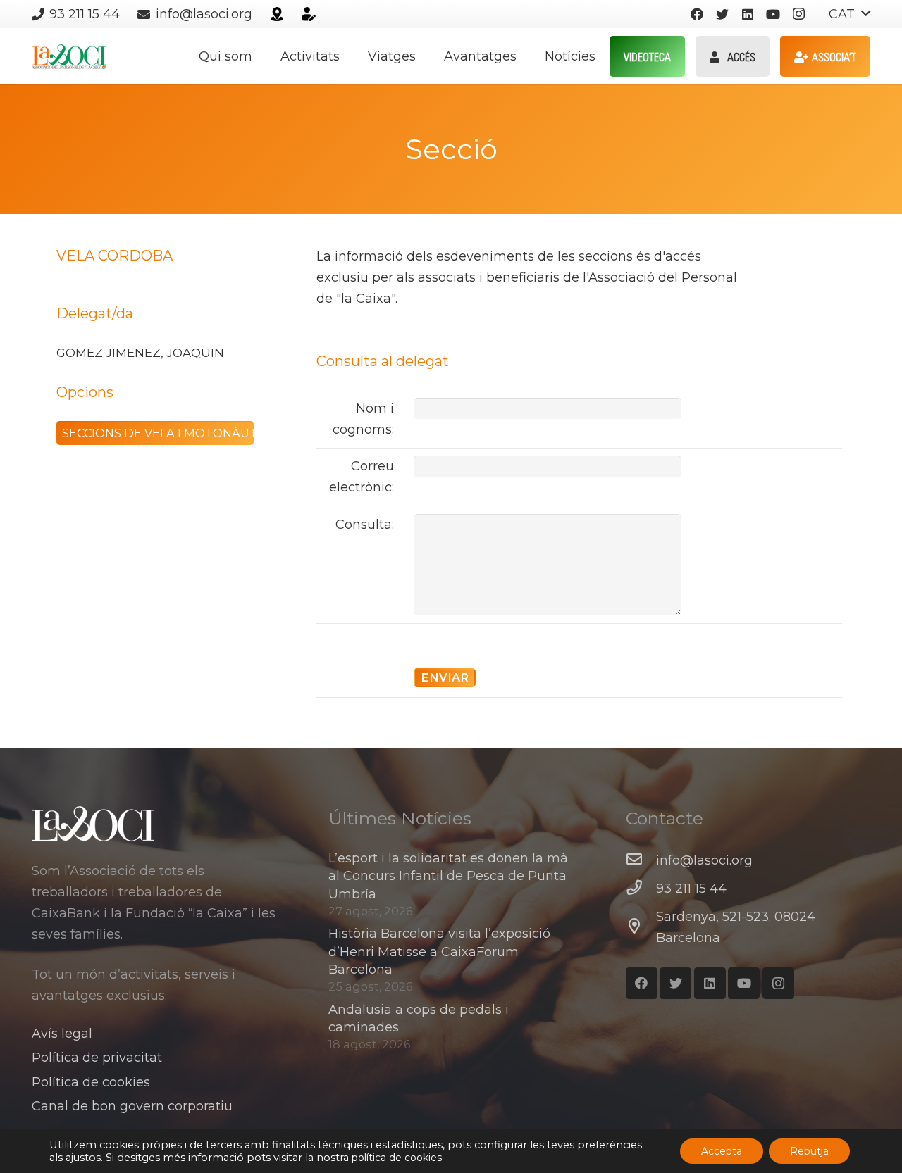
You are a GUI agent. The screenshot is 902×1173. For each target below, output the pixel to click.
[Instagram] (798, 14)
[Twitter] (722, 14)
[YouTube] (773, 14)
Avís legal (62, 1033)
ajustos (83, 1157)
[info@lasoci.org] (641, 860)
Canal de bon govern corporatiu (132, 1106)
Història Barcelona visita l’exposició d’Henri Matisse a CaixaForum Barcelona (439, 951)
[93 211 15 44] (641, 888)
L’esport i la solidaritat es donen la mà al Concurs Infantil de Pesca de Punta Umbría (448, 876)
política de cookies (397, 1157)
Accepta (721, 1151)
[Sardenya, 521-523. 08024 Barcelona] (641, 927)
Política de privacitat (97, 1057)
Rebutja (809, 1151)
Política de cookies (91, 1082)
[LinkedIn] (747, 14)
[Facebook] (697, 14)
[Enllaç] (277, 14)
